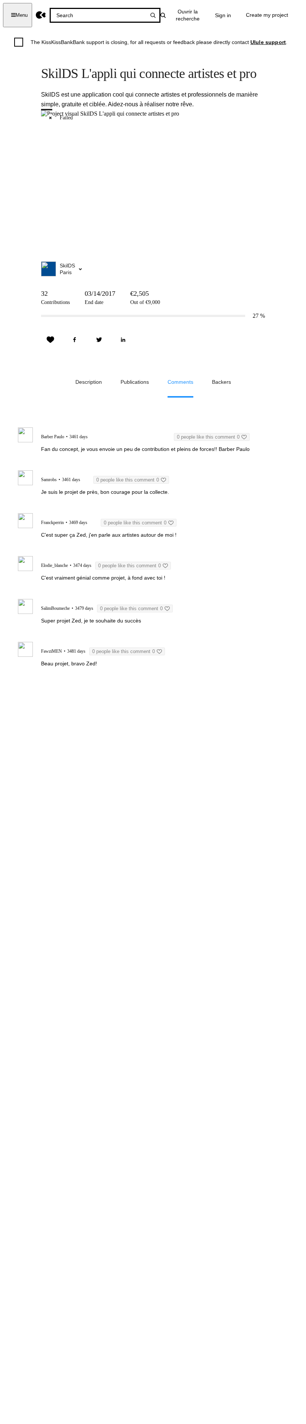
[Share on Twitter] (99, 339)
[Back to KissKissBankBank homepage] (41, 15)
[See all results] (153, 15)
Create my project (267, 15)
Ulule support (268, 42)
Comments (180, 382)
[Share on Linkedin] (123, 339)
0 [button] (208, 437)
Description (88, 382)
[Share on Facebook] (74, 339)
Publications (135, 382)
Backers (221, 382)
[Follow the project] (50, 339)
